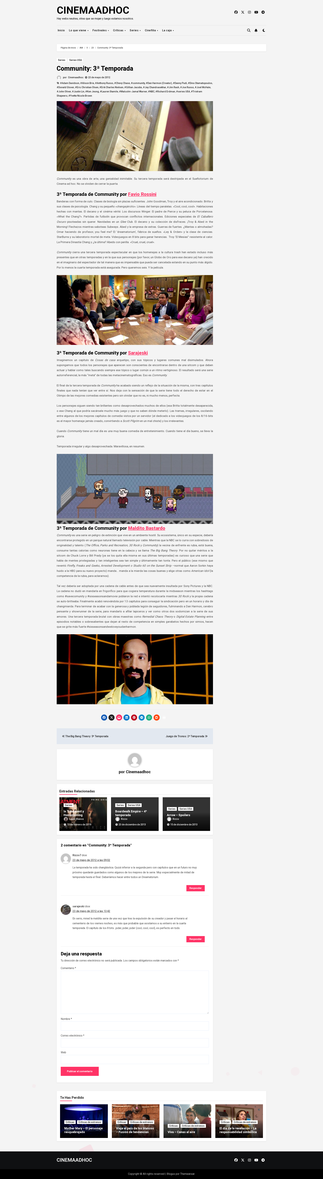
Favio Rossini (142, 194)
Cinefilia (151, 30)
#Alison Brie (87, 83)
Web (63, 1052)
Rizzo (124, 819)
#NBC (151, 91)
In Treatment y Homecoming (74, 813)
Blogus (171, 1173)
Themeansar (187, 1173)
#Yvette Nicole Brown (80, 95)
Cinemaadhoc (75, 77)
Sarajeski (138, 353)
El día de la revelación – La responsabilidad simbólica (238, 1130)
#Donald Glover (65, 87)
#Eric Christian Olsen (86, 87)
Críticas (118, 30)
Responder (195, 888)
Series (134, 30)
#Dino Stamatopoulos (200, 83)
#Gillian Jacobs (133, 87)
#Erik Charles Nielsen (111, 87)
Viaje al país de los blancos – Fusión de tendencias (135, 1130)
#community (138, 83)
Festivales (100, 30)
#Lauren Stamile (109, 91)
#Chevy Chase (122, 83)
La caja (167, 30)
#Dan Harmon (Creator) (159, 83)
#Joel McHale (202, 87)
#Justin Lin (78, 91)
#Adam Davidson (69, 83)
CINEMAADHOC (93, 10)
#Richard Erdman (165, 91)
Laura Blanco (76, 819)
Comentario (68, 968)
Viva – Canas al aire (181, 1132)
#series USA (183, 91)
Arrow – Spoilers (178, 815)
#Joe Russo (187, 87)
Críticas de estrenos (89, 1122)
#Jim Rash (173, 87)
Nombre (66, 1019)
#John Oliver (64, 91)
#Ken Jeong (92, 91)
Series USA (75, 60)
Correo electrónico (72, 1035)
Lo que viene (78, 30)
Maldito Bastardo (146, 528)
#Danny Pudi (180, 83)
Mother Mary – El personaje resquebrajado (83, 1130)
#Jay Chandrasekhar (154, 87)
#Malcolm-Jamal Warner (133, 91)
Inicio (61, 30)
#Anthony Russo (104, 83)
